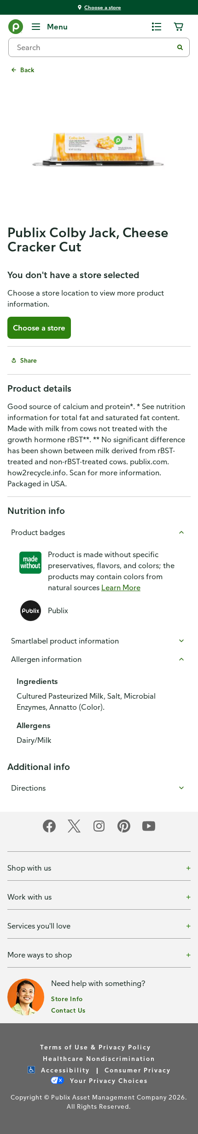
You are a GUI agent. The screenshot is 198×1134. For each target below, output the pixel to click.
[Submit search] (180, 47)
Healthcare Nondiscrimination (99, 1058)
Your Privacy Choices (108, 1080)
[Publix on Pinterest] (123, 831)
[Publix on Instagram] (99, 831)
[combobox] (94, 47)
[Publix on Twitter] (74, 831)
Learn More (120, 587)
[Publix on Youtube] (148, 831)
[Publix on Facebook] (49, 831)
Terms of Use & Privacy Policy (95, 1047)
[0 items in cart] (179, 26)
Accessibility (64, 1070)
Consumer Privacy (138, 1070)
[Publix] (15, 28)
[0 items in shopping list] (157, 26)
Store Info (67, 999)
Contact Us (68, 1010)
